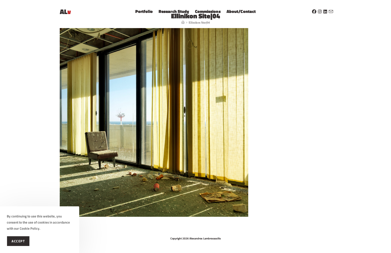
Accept (18, 241)
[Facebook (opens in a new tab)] (314, 11)
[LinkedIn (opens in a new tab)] (325, 11)
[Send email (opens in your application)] (331, 11)
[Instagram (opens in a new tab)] (320, 11)
